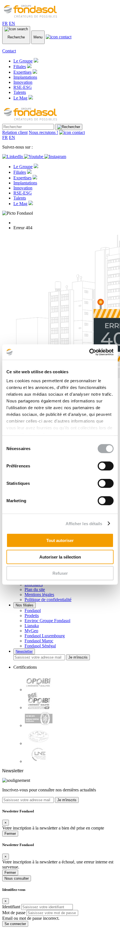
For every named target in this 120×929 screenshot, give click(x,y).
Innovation (22, 82)
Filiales (19, 66)
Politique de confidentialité (48, 599)
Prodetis (32, 615)
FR (5, 23)
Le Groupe (23, 61)
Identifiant (11, 906)
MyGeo (31, 630)
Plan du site (35, 589)
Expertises (22, 72)
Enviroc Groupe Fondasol (47, 620)
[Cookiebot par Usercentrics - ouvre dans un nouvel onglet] (89, 352)
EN (12, 23)
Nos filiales (24, 605)
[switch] (106, 466)
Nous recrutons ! (43, 132)
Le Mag (20, 98)
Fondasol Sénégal (40, 645)
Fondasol (33, 610)
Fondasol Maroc (39, 640)
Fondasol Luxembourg (45, 635)
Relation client (15, 132)
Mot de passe (13, 912)
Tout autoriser (60, 540)
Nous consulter (16, 878)
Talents (19, 92)
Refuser (60, 573)
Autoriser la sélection (60, 556)
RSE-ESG (22, 87)
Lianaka (32, 625)
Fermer (10, 833)
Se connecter (15, 924)
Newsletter (24, 651)
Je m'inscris (78, 657)
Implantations (25, 77)
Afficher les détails (84, 523)
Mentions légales (39, 594)
